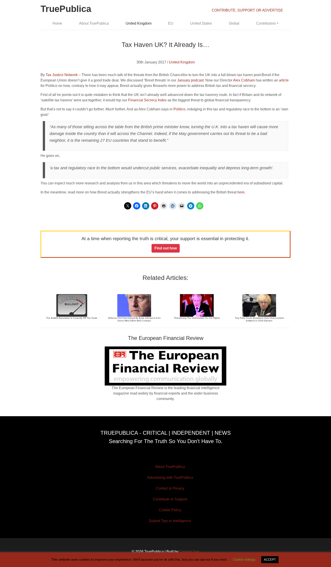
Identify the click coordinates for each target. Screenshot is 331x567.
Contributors (266, 23)
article (284, 80)
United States (201, 23)
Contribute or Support (170, 499)
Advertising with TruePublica (170, 477)
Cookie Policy (170, 510)
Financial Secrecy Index (147, 100)
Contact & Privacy (170, 488)
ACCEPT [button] (270, 559)
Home (57, 23)
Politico (179, 109)
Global (234, 23)
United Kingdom (139, 23)
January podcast (190, 80)
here (241, 192)
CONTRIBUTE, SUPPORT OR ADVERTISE (247, 10)
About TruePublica (94, 23)
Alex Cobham (244, 80)
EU (170, 23)
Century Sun (189, 551)
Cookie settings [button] (244, 559)
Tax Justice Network (62, 75)
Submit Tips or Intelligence (170, 521)
